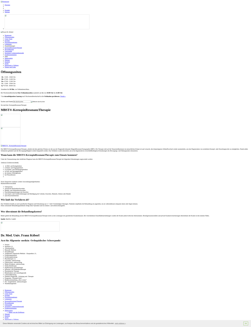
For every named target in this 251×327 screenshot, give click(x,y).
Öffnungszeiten (9, 37)
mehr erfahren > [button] (120, 323)
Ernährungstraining (11, 55)
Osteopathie (8, 51)
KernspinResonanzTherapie (13, 48)
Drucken (7, 5)
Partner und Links (10, 67)
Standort (7, 62)
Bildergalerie (9, 58)
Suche (7, 63)
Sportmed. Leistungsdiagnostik (14, 53)
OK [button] (246, 323)
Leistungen (8, 44)
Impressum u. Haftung (12, 65)
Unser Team (8, 39)
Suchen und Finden (7, 101)
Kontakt (7, 40)
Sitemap (7, 60)
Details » (63, 96)
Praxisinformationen (11, 42)
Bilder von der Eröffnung (16, 312)
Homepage (8, 35)
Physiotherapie (9, 49)
